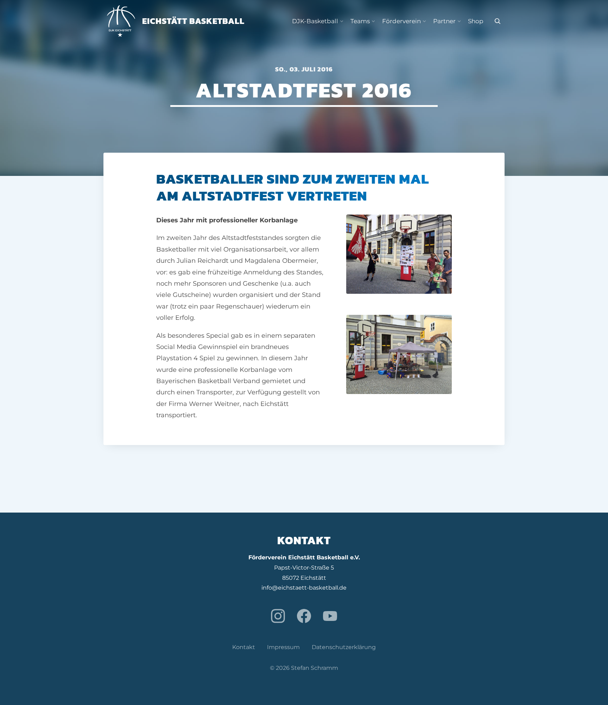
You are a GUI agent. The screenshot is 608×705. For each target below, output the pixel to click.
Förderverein (401, 21)
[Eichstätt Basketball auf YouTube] (330, 616)
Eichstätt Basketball (193, 21)
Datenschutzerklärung (344, 647)
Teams (360, 21)
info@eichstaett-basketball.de (304, 587)
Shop (475, 21)
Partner (444, 21)
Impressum (283, 647)
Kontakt (243, 647)
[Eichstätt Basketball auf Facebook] (304, 616)
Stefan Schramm (314, 668)
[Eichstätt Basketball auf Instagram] (278, 616)
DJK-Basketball (315, 21)
